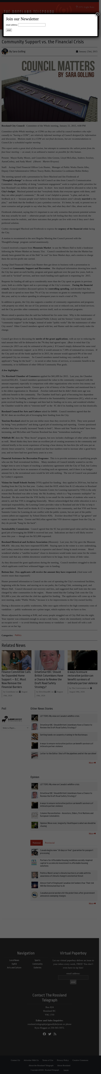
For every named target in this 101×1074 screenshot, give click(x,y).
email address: (12, 25)
